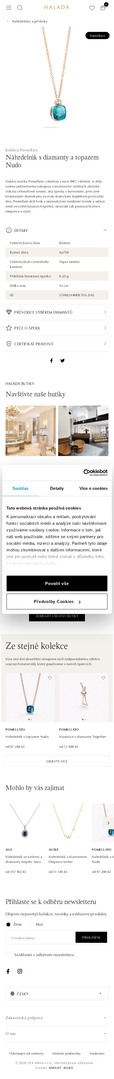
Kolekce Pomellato (22, 150)
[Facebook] (8, 971)
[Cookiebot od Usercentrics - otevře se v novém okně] (83, 473)
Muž (39, 924)
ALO (9, 849)
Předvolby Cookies (54, 601)
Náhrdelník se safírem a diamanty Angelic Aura (24, 859)
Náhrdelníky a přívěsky (30, 21)
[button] (57, 230)
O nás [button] (11, 1034)
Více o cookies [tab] (93, 488)
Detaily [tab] (57, 488)
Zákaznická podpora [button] (24, 1018)
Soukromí (97, 1053)
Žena (17, 924)
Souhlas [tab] (20, 488)
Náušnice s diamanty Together (82, 736)
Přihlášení (91, 937)
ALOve (54, 849)
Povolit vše (57, 583)
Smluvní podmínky (66, 1053)
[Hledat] (19, 7)
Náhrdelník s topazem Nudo (27, 736)
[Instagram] (19, 971)
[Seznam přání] (91, 8)
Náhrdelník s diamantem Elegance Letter (68, 859)
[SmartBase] (61, 1068)
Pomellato (97, 35)
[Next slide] (108, 823)
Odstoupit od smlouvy (26, 1053)
